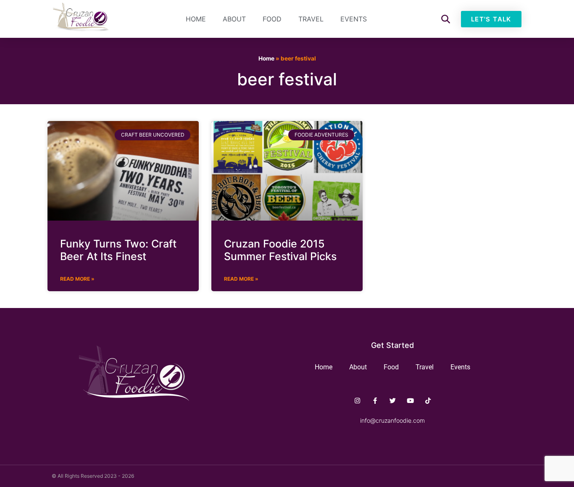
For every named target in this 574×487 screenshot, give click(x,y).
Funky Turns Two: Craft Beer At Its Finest (118, 250)
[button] (446, 19)
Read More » (77, 279)
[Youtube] (410, 401)
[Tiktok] (428, 401)
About (234, 19)
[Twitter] (393, 401)
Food (272, 19)
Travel (311, 19)
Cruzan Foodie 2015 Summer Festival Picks (280, 250)
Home (196, 19)
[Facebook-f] (375, 401)
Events (353, 19)
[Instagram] (357, 401)
